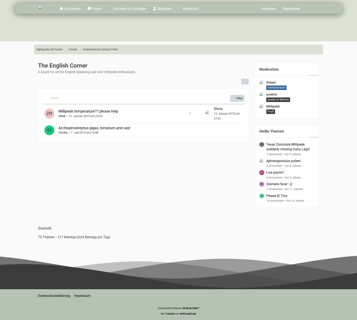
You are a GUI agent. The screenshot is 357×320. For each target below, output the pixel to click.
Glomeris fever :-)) (279, 184)
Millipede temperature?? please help (88, 111)
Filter (239, 98)
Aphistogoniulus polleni (283, 161)
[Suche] (311, 8)
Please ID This (276, 196)
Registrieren (291, 9)
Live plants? (275, 172)
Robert (271, 82)
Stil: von (178, 313)
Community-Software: (179, 308)
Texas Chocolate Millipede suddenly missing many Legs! (288, 146)
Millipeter (273, 106)
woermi (271, 94)
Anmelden (268, 9)
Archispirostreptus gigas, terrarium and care (94, 128)
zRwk (61, 116)
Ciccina (63, 132)
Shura (218, 109)
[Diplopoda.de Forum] (46, 8)
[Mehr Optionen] (245, 81)
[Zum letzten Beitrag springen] (208, 113)
